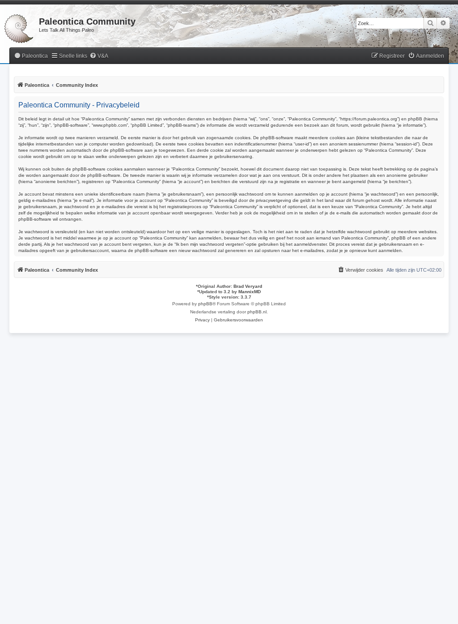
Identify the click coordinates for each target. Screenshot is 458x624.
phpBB (205, 303)
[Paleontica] (19, 27)
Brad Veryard (247, 286)
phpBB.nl (257, 311)
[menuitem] (31, 56)
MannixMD (249, 291)
